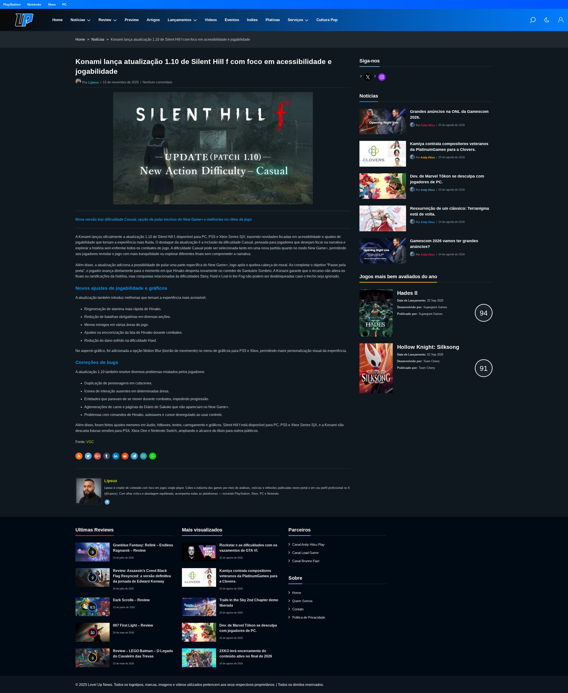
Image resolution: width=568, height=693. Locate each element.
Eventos (232, 20)
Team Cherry (431, 361)
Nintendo (34, 4)
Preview (132, 20)
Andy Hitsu (428, 125)
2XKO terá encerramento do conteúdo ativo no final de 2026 (245, 653)
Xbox (52, 4)
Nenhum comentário (157, 82)
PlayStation (12, 4)
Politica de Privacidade (308, 617)
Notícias (78, 20)
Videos (211, 20)
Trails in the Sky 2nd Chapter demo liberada (248, 602)
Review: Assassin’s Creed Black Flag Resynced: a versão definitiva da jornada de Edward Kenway (142, 576)
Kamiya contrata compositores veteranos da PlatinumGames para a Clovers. (449, 147)
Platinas (273, 20)
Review (105, 20)
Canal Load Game (305, 553)
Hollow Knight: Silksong (428, 347)
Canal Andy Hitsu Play (308, 544)
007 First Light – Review (133, 625)
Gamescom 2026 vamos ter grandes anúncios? (444, 244)
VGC (90, 442)
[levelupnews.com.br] (24, 20)
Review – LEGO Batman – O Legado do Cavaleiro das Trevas (143, 653)
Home (57, 20)
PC (64, 4)
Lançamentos (179, 20)
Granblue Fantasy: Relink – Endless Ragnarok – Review (143, 547)
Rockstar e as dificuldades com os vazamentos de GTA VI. (248, 547)
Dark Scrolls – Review (131, 600)
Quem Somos (302, 601)
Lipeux (93, 82)
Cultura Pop (326, 20)
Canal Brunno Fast (305, 561)
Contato (298, 609)
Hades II (407, 293)
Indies (252, 20)
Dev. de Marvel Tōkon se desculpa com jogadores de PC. (447, 179)
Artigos (153, 20)
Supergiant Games (435, 307)
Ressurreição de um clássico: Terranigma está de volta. (449, 211)
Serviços (295, 20)
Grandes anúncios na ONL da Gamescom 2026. (449, 114)
